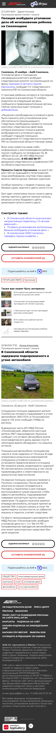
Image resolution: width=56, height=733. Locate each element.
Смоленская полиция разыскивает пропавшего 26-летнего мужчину (29, 302)
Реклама (7, 611)
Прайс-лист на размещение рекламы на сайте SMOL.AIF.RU (25, 616)
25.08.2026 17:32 (9, 345)
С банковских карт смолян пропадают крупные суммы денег (31, 312)
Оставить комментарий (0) (28, 258)
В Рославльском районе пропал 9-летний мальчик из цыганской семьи (32, 293)
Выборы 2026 (38, 632)
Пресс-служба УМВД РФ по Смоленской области (27, 67)
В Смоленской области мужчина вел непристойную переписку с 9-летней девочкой (27, 221)
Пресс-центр (41, 607)
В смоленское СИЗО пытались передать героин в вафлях (24, 234)
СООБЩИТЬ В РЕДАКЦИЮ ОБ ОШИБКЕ (23, 636)
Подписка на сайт (28, 621)
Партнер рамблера (27, 719)
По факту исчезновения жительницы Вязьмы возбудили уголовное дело (28, 229)
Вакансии (21, 611)
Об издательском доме (17, 607)
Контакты (8, 621)
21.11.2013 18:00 (8, 11)
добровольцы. (10, 109)
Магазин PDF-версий (15, 632)
